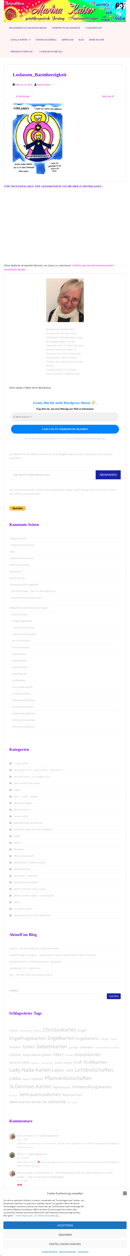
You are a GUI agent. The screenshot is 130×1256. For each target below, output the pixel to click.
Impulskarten (88, 1054)
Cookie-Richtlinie (49, 1251)
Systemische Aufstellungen (26, 597)
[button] (125, 1193)
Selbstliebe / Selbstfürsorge (29, 862)
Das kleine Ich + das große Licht (32, 776)
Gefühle (15, 1055)
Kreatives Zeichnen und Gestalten (33, 829)
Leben (58, 1070)
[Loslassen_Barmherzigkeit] (38, 138)
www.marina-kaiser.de (28, 1101)
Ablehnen (65, 1234)
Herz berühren (22, 809)
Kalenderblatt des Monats (28, 822)
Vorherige (23, 96)
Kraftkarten (95, 1062)
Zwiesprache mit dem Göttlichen (32, 915)
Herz (59, 1054)
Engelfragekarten (27, 1038)
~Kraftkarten (18, 680)
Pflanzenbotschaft (24, 855)
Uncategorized (22, 869)
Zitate (17, 902)
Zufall (74, 1102)
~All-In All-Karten (20, 640)
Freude (105, 1038)
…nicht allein (21, 763)
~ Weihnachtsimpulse (23, 634)
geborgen (73, 1047)
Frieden (15, 1047)
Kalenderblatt (47, 1063)
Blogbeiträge (58, 341)
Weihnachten (72, 1095)
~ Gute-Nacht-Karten (23, 627)
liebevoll (37, 1079)
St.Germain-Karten (30, 1086)
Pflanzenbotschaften (68, 1078)
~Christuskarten (20, 647)
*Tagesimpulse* (93, 27)
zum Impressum (24, 1215)
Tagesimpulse (62, 1087)
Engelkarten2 (87, 1038)
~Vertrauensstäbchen (23, 720)
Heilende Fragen (23, 803)
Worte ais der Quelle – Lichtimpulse (34, 895)
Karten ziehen (63, 1063)
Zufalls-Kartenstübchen (59, 349)
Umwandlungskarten (92, 1086)
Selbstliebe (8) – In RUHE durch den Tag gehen (35, 961)
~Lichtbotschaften (21, 693)
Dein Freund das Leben (27, 783)
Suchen (13, 990)
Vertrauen (13, 1095)
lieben (25, 1079)
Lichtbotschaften (94, 1069)
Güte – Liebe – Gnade (26, 796)
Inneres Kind (21, 816)
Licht (69, 1070)
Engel (17, 789)
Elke (19, 1154)
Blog (81, 39)
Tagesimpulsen (54, 345)
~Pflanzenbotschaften (23, 700)
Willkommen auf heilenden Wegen (28, 27)
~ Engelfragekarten (21, 620)
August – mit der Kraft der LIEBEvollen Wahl (34, 948)
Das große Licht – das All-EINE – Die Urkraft (38, 770)
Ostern (17, 842)
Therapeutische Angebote (66, 27)
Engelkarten (60, 1038)
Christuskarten (60, 1029)
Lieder (17, 836)
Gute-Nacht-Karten (37, 1055)
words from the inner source (30, 889)
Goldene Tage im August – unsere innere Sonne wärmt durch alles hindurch (52, 955)
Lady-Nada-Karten (30, 1069)
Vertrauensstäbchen (40, 1094)
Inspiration (35, 1063)
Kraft (78, 1062)
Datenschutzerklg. (67, 1251)
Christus (37, 1030)
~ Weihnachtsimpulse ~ (21, 51)
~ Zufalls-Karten (18, 39)
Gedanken (86, 1047)
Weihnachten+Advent (26, 882)
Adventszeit (26, 1030)
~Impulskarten (19, 673)
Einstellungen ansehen (65, 1244)
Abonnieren (108, 475)
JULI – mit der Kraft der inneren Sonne (31, 974)
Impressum (83, 1251)
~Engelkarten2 (19, 660)
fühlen (29, 1046)
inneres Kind (19, 1062)
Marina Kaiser (44, 84)
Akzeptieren (65, 1225)
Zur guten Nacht (23, 908)
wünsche (57, 1101)
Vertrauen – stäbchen (26, 875)
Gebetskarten (51, 1046)
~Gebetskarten (19, 667)
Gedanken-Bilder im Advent (107, 1047)
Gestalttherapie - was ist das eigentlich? (33, 591)
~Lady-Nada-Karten (22, 687)
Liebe (15, 1078)
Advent (13, 1030)
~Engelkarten (18, 654)
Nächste (107, 96)
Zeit (68, 1102)
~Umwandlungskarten (23, 713)
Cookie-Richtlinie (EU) (50, 51)
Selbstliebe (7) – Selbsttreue (25, 968)
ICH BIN (69, 1055)
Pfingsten (19, 849)
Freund (113, 1038)
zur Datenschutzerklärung (46, 1215)
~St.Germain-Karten (22, 706)
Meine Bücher (96, 39)
